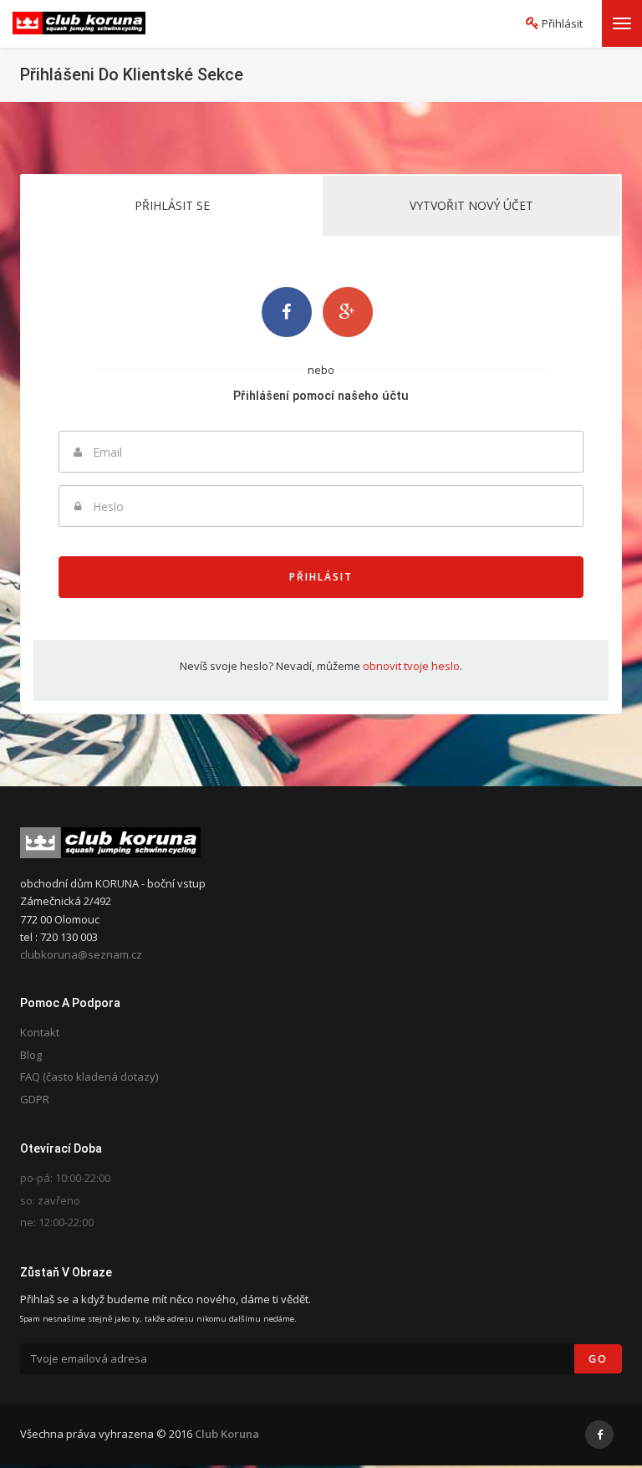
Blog (31, 1054)
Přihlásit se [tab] (172, 205)
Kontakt (39, 1032)
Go (598, 1359)
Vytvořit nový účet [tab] (471, 205)
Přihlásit (321, 577)
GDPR (34, 1099)
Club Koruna (227, 1433)
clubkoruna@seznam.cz (81, 954)
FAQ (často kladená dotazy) (89, 1076)
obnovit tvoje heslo (411, 665)
